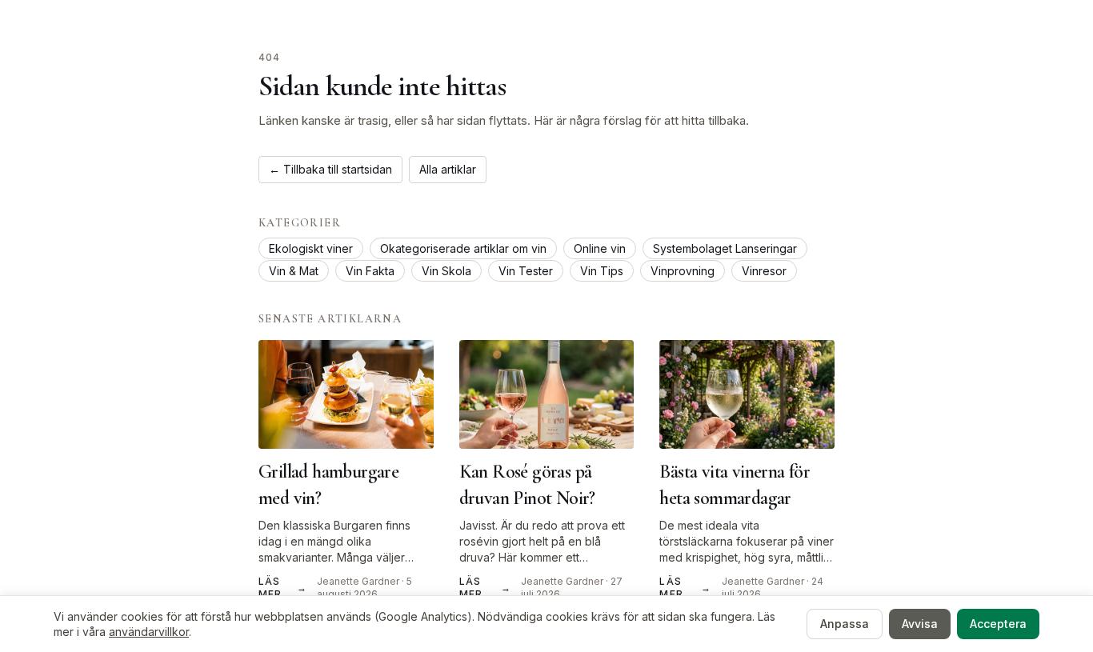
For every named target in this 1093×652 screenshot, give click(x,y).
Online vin (600, 248)
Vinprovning (683, 271)
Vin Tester (525, 271)
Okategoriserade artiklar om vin (463, 248)
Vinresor (764, 271)
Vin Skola (446, 271)
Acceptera (998, 623)
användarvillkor (149, 631)
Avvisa (920, 623)
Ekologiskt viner (311, 248)
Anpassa (844, 623)
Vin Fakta (370, 271)
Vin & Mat (293, 271)
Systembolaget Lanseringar (725, 248)
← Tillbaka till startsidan (330, 169)
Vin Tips (601, 271)
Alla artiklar (447, 169)
